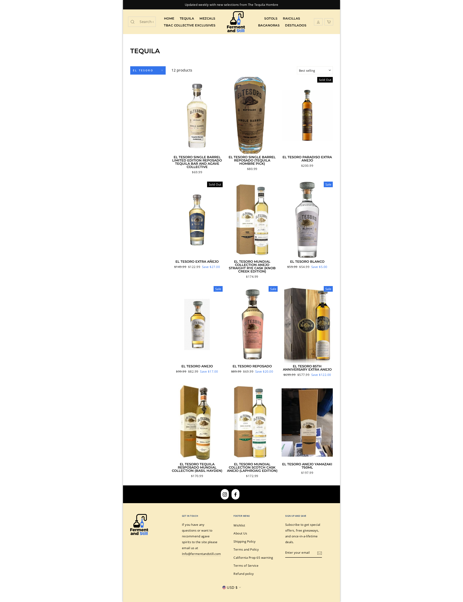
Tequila (187, 18)
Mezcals (207, 18)
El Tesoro (143, 70)
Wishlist (239, 525)
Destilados (295, 25)
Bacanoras (269, 25)
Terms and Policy (246, 549)
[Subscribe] (319, 552)
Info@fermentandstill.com (201, 554)
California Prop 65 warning (253, 557)
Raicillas (291, 18)
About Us (240, 533)
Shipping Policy (244, 541)
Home (169, 18)
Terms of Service (245, 565)
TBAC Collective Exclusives (189, 25)
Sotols (270, 18)
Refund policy (243, 574)
